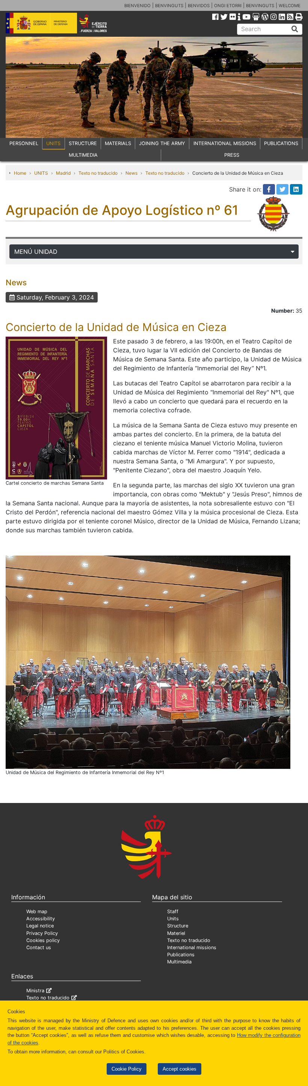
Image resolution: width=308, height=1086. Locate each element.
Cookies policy (43, 940)
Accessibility (40, 918)
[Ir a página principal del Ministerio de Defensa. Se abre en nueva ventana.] (41, 22)
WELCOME (289, 5)
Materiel (176, 933)
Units (173, 918)
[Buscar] (294, 29)
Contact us (38, 947)
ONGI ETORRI (228, 5)
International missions (191, 947)
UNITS (53, 143)
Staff (172, 911)
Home (20, 173)
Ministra (35, 990)
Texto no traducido (98, 173)
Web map (36, 911)
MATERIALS (118, 143)
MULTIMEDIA (83, 155)
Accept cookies (179, 1069)
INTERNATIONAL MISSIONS (224, 143)
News (131, 173)
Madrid (63, 173)
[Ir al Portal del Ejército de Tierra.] (99, 22)
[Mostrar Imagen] (56, 407)
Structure (177, 926)
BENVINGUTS (169, 5)
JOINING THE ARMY (162, 143)
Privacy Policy (42, 933)
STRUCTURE (83, 143)
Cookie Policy (127, 1069)
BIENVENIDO (137, 5)
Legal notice (40, 926)
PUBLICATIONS (281, 143)
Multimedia (179, 962)
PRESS (231, 155)
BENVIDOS (199, 5)
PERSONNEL (23, 143)
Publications (181, 954)
